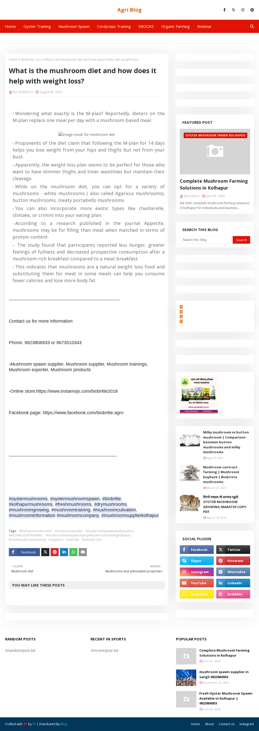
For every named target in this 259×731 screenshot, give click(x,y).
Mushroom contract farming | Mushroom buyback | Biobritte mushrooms (221, 474)
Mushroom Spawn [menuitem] (74, 26)
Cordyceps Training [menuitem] (114, 26)
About (209, 724)
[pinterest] (251, 10)
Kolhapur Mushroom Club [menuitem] (30, 39)
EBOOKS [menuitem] (146, 26)
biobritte (73, 539)
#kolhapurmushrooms (35, 531)
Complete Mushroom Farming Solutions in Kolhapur (214, 184)
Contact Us (226, 724)
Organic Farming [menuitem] (175, 26)
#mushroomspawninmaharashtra (110, 531)
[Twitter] (45, 552)
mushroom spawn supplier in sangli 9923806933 (224, 674)
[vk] (233, 572)
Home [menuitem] (10, 26)
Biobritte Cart (31, 59)
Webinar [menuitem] (204, 26)
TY (34, 724)
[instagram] (243, 10)
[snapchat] (197, 594)
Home (13, 59)
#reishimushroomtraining (27, 539)
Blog (63, 724)
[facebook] (224, 10)
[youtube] (197, 583)
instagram (247, 724)
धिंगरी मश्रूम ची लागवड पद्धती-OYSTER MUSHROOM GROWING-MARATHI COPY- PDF (225, 504)
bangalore (56, 539)
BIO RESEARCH (23, 92)
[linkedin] (233, 583)
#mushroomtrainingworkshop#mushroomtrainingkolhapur (88, 535)
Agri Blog (129, 9)
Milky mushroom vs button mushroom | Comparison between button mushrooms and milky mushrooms (226, 442)
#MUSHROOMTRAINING (26, 535)
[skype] (197, 560)
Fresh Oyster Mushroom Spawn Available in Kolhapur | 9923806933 (225, 698)
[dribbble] (233, 594)
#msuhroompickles (69, 531)
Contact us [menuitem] (69, 39)
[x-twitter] (233, 10)
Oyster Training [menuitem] (37, 26)
